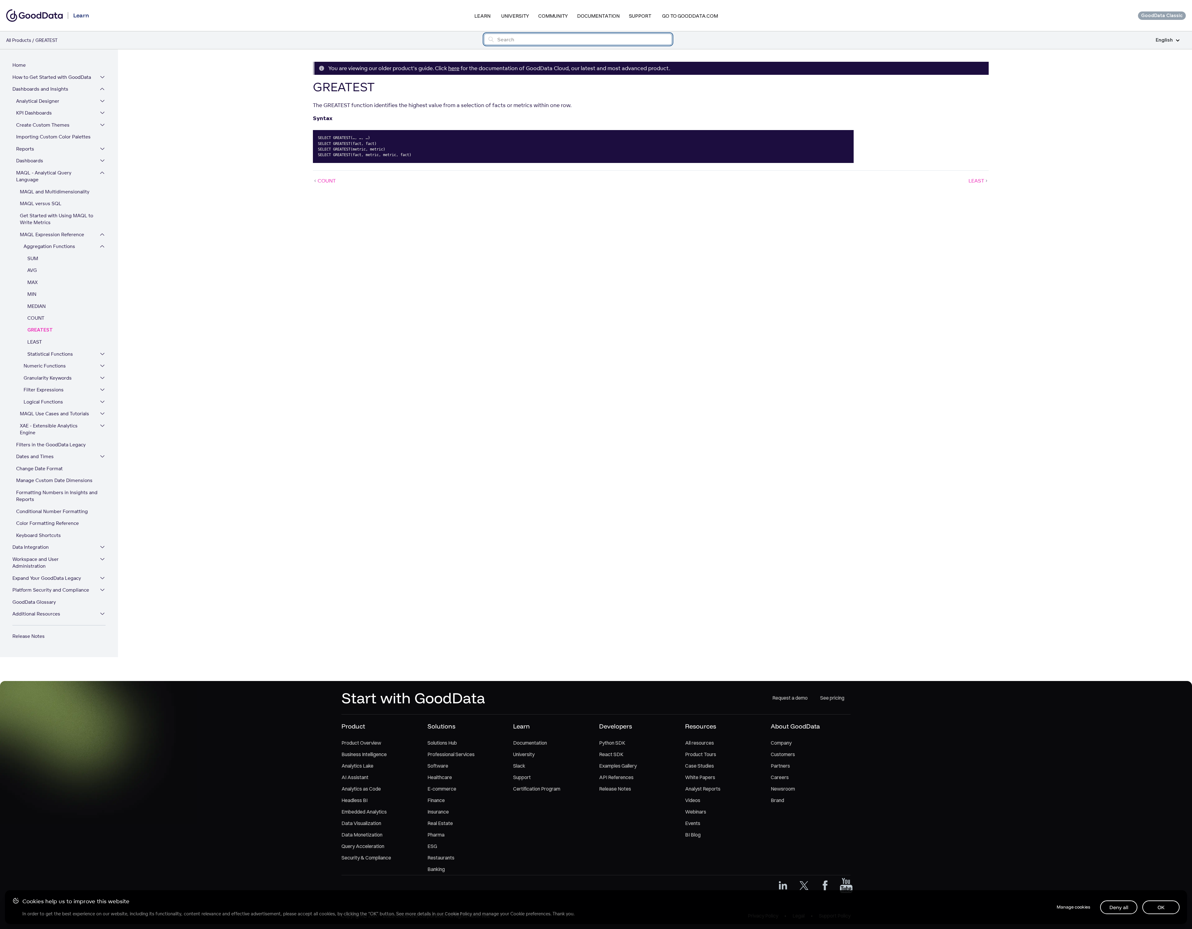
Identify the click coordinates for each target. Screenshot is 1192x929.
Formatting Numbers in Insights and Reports (56, 496)
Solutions (441, 726)
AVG (32, 270)
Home (19, 65)
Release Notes (28, 636)
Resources (700, 726)
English (1164, 40)
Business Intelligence (364, 754)
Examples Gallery (618, 766)
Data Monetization (361, 835)
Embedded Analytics (364, 812)
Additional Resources (36, 614)
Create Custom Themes (43, 125)
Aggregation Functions (49, 246)
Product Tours (700, 754)
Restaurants (440, 858)
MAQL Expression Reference (52, 234)
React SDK (611, 754)
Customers (783, 754)
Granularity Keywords (48, 378)
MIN (31, 294)
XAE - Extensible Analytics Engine (49, 429)
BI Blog (693, 835)
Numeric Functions (45, 366)
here (453, 68)
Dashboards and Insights (40, 89)
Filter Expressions (44, 390)
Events (692, 823)
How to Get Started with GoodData (51, 77)
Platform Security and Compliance (50, 590)
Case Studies (699, 766)
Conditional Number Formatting (52, 511)
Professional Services (451, 754)
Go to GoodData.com (690, 16)
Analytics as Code (361, 789)
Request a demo (790, 698)
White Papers (700, 777)
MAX (32, 282)
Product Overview (361, 743)
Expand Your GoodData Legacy (46, 578)
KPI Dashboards (34, 113)
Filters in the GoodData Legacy (51, 445)
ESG (432, 846)
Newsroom (783, 789)
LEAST (34, 342)
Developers (615, 726)
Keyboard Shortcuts (38, 535)
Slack (519, 766)
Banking (436, 869)
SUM (32, 258)
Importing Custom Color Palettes (53, 137)
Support (640, 16)
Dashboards (29, 161)
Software (437, 766)
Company (781, 743)
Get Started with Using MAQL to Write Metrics (56, 219)
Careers (780, 777)
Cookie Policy (458, 914)
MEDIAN (36, 306)
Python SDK (612, 743)
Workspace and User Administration (35, 562)
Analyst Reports (702, 789)
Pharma (436, 835)
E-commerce (441, 789)
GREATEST (40, 330)
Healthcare (439, 777)
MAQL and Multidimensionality (54, 192)
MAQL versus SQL (40, 203)
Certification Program (536, 789)
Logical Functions (43, 402)
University (515, 16)
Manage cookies (1073, 907)
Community (553, 16)
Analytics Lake (357, 766)
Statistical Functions (50, 354)
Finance (436, 800)
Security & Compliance (366, 858)
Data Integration (30, 547)
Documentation (598, 16)
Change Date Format (39, 468)
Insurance (438, 812)
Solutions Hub (442, 743)
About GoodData (795, 726)
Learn (482, 16)
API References (616, 777)
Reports (25, 149)
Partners (780, 766)
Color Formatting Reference (47, 523)
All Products (18, 40)
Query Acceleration (362, 846)
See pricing (832, 698)
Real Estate (440, 823)
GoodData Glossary (34, 602)
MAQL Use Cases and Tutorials (54, 414)
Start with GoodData (413, 697)
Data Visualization (361, 823)
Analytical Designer (37, 101)
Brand (777, 800)
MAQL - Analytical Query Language (43, 176)
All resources (699, 743)
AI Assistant (354, 777)
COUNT (35, 318)
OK (1161, 907)
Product (353, 726)
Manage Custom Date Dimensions (54, 480)
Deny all (1118, 907)
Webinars (695, 812)
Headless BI (354, 800)
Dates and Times (35, 456)
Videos (692, 800)
